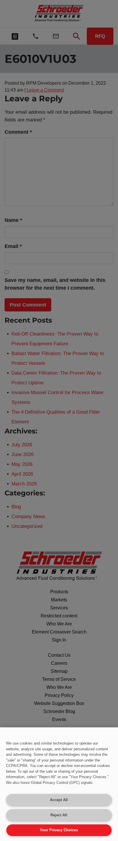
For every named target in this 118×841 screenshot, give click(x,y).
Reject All (58, 815)
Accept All (59, 800)
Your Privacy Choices (59, 830)
